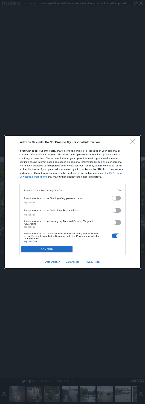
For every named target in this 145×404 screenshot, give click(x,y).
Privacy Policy (92, 261)
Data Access (72, 261)
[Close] (133, 142)
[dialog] (72, 202)
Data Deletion (52, 261)
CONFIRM (47, 249)
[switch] (116, 198)
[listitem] (72, 190)
